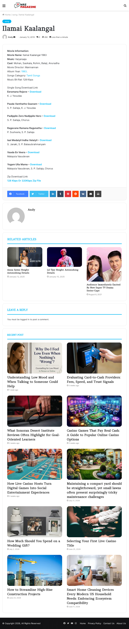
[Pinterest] (68, 194)
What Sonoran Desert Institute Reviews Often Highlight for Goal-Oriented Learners (33, 434)
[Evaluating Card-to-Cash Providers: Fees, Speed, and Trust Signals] (94, 358)
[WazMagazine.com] (25, 5)
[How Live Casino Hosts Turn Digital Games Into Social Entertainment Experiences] (34, 464)
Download (35, 91)
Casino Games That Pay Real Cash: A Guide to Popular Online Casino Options (93, 434)
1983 (24, 71)
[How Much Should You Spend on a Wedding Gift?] (34, 521)
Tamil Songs (33, 75)
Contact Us (108, 623)
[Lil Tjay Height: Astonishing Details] (64, 257)
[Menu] (4, 6)
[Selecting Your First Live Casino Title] (94, 521)
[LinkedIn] (53, 194)
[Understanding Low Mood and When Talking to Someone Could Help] (34, 358)
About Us (121, 623)
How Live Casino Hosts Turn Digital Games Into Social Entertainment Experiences (29, 488)
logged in (24, 319)
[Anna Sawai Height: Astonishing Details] (24, 257)
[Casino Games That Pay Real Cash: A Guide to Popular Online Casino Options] (94, 411)
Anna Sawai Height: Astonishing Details (18, 271)
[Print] (98, 194)
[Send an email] (14, 37)
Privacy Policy (94, 623)
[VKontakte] (83, 194)
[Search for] (125, 6)
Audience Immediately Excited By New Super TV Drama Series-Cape (104, 287)
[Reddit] (75, 194)
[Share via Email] (90, 194)
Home (7, 14)
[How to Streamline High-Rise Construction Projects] (34, 570)
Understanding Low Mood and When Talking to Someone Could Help (32, 381)
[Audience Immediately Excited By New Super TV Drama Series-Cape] (104, 264)
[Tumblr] (60, 194)
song (14, 14)
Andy (10, 37)
